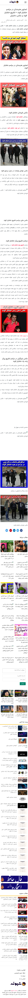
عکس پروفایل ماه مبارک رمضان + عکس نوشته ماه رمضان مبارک (22, 618)
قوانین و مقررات (21, 970)
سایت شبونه (14, 991)
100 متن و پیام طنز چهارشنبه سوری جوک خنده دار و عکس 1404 (7, 576)
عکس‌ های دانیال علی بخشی (23, 555)
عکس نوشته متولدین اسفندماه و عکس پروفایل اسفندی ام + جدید (8, 639)
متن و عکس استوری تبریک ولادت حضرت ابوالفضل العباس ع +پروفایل (21, 660)
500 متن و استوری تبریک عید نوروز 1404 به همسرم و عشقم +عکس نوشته (21, 576)
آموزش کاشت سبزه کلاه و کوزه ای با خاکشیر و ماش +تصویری (22, 598)
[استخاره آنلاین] (14, 889)
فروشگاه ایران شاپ (12, 739)
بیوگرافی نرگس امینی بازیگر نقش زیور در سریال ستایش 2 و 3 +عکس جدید (7, 556)
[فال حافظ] (14, 882)
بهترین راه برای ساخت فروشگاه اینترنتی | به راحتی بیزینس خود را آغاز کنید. (9, 760)
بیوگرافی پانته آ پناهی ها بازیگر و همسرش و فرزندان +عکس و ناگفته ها (9, 957)
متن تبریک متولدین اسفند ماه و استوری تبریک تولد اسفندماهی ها (21, 640)
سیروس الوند (23, 336)
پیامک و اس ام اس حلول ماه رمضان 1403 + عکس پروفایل (8, 618)
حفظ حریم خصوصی (19, 973)
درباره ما (23, 976)
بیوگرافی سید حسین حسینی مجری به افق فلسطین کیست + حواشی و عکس (9, 905)
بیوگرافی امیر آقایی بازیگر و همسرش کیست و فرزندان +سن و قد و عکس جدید (9, 931)
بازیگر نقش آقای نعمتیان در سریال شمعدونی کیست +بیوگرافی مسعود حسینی (9, 938)
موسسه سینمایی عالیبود (12, 797)
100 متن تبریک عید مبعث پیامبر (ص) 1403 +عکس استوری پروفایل (8, 660)
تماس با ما (22, 979)
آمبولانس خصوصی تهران (11, 745)
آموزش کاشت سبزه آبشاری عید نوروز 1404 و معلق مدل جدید (7, 598)
